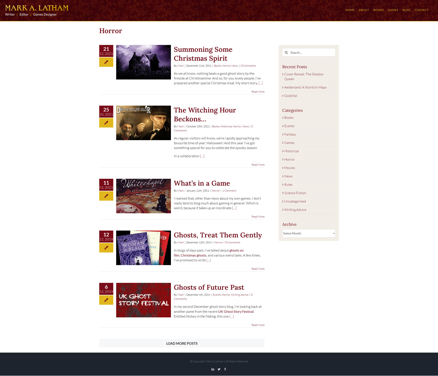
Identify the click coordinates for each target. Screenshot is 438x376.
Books (217, 65)
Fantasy (290, 134)
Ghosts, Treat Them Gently (218, 235)
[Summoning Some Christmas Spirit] (143, 62)
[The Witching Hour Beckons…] (143, 123)
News (234, 65)
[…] (261, 83)
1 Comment (229, 190)
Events (217, 294)
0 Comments (248, 65)
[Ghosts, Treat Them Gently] (143, 248)
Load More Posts (182, 343)
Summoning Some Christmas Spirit (203, 54)
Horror (226, 65)
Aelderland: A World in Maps (305, 87)
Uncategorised (295, 201)
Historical (226, 126)
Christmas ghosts (193, 255)
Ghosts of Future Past (209, 287)
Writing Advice (239, 294)
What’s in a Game (202, 183)
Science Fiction (295, 193)
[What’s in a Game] (143, 196)
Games (289, 142)
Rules (288, 184)
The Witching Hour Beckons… (205, 114)
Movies (289, 168)
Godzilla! (291, 95)
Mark (180, 65)
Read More (258, 91)
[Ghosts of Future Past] (143, 300)
